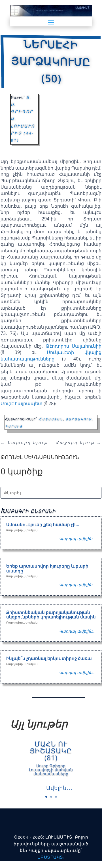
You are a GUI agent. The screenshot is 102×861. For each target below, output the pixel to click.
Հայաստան (51, 419)
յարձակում (79, 419)
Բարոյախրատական (21, 530)
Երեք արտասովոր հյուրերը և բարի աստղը (47, 568)
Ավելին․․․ (59, 788)
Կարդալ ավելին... (77, 538)
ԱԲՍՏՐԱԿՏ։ (51, 857)
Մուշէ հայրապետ (21, 403)
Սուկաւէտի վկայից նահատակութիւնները (51, 355)
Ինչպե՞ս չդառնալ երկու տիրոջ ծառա (49, 658)
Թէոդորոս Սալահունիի (73, 346)
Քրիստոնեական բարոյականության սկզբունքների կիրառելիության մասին (51, 614)
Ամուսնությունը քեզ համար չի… (42, 524)
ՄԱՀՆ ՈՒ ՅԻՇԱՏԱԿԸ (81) (51, 750)
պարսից (14, 426)
